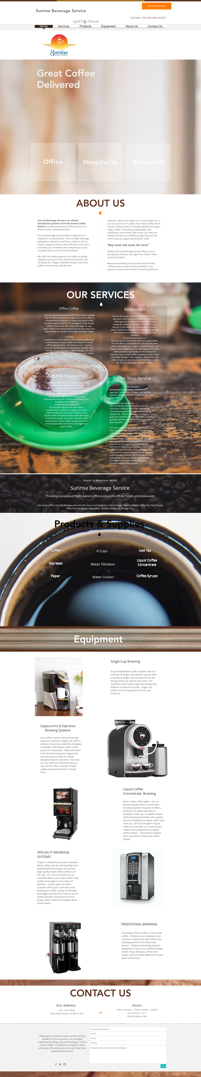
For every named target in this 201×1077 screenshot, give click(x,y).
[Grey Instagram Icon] (64, 1064)
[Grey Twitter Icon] (60, 1064)
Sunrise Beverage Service (61, 10)
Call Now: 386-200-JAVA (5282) (148, 17)
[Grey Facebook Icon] (56, 1064)
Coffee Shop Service (132, 378)
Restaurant (148, 161)
